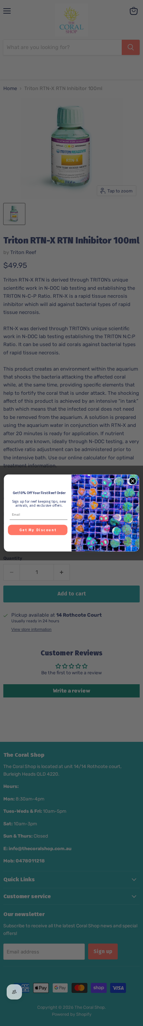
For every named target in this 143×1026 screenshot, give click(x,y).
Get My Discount (38, 530)
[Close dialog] (132, 481)
